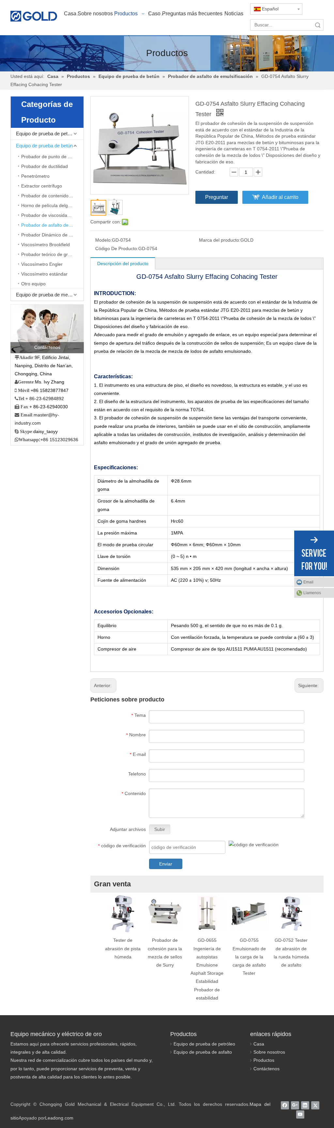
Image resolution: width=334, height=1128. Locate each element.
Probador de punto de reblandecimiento (52, 156)
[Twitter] (315, 1105)
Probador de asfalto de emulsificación (52, 225)
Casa (258, 1043)
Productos (263, 1060)
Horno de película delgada (48, 205)
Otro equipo (33, 283)
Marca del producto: (219, 240)
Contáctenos (266, 1068)
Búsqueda (317, 25)
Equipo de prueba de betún (44, 145)
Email (308, 582)
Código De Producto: (116, 248)
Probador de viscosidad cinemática (52, 215)
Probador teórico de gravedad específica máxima (52, 254)
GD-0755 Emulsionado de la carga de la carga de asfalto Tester (249, 957)
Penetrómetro (35, 176)
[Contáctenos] (47, 328)
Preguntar (216, 197)
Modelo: (103, 240)
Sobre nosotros (269, 1052)
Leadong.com (59, 1117)
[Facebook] (285, 1105)
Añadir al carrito (280, 197)
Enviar (165, 863)
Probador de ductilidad (44, 166)
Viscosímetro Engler (42, 264)
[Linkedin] (305, 1105)
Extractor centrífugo (41, 185)
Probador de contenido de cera (52, 195)
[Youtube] (300, 1114)
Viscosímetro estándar (44, 274)
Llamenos (312, 593)
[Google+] (295, 1105)
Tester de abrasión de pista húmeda (123, 948)
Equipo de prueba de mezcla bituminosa (50, 294)
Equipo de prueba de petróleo (47, 133)
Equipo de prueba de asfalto (203, 1052)
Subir (159, 829)
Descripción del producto (122, 263)
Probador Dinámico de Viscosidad (52, 234)
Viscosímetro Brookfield (45, 244)
